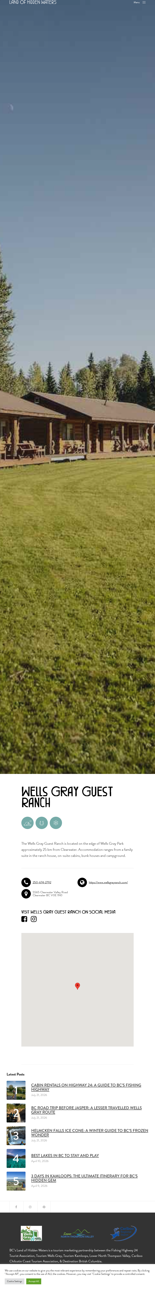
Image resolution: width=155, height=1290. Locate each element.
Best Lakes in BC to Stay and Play (65, 1156)
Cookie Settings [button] (14, 1281)
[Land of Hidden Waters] (33, 2)
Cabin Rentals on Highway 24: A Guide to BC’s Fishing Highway (86, 1087)
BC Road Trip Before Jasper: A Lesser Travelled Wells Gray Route (86, 1110)
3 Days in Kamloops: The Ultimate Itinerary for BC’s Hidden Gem (84, 1178)
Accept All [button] (34, 1281)
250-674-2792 (42, 882)
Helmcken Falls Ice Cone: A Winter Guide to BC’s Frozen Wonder (89, 1133)
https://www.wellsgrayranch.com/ (108, 882)
